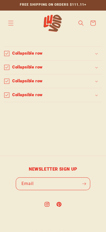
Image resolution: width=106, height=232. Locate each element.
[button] (11, 23)
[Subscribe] (84, 183)
